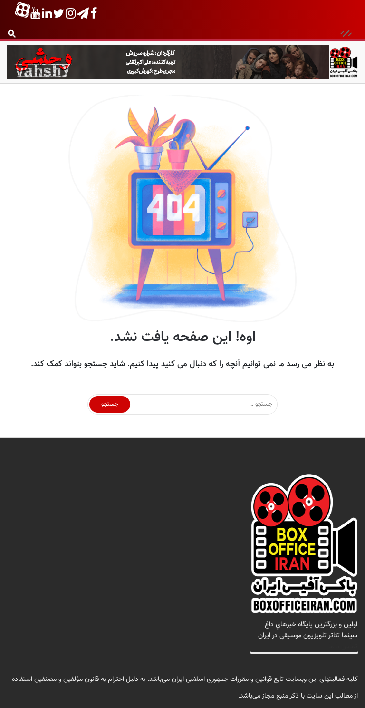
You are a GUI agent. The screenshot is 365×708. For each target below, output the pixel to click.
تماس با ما (342, 646)
